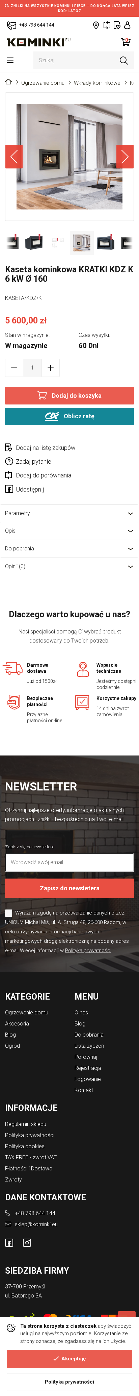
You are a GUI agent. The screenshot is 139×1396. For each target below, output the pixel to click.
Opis (10, 531)
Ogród (12, 1046)
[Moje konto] (127, 25)
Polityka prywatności (69, 1382)
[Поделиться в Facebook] (10, 490)
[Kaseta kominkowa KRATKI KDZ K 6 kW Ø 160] (69, 156)
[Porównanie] (107, 25)
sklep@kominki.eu (36, 1224)
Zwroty (13, 1179)
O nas (81, 1012)
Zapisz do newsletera (70, 888)
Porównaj (86, 1057)
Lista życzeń (89, 1046)
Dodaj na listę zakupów (46, 447)
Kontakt (84, 1090)
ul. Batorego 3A (23, 1295)
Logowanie (88, 1079)
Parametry (17, 513)
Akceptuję (73, 1359)
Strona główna (8, 82)
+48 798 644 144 (35, 1213)
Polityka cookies (25, 1146)
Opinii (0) (15, 566)
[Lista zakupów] (117, 25)
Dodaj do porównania (43, 475)
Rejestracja (88, 1068)
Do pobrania (19, 548)
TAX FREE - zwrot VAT (31, 1157)
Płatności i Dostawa (28, 1168)
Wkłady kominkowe (97, 83)
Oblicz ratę (78, 415)
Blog (10, 1035)
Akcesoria (17, 1023)
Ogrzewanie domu (42, 83)
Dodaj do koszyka (77, 395)
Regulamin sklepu (25, 1124)
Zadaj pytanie (33, 461)
